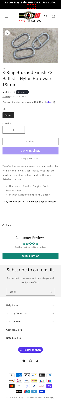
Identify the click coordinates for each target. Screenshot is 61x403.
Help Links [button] (12, 305)
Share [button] (9, 224)
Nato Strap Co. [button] (14, 337)
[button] (31, 6)
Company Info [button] (14, 329)
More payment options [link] (30, 158)
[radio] (8, 115)
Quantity (7, 123)
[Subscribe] (51, 292)
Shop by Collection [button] (17, 313)
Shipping (6, 96)
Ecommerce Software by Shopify (40, 397)
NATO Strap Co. (20, 397)
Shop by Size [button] (13, 321)
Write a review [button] (30, 255)
